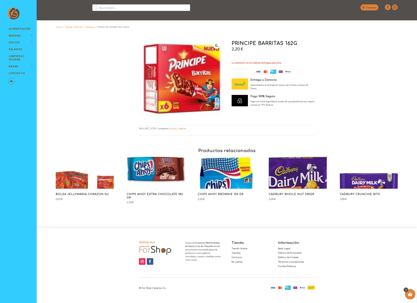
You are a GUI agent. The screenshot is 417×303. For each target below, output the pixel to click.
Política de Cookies (288, 257)
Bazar (13, 66)
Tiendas (371, 7)
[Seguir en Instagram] (142, 261)
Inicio (59, 27)
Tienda (69, 27)
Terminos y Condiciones (291, 262)
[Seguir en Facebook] (150, 261)
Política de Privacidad (290, 253)
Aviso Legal (284, 248)
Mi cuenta (237, 262)
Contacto (17, 73)
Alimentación (20, 28)
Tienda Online (239, 248)
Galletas (90, 27)
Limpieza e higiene (17, 58)
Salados (15, 49)
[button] (216, 46)
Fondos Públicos (287, 266)
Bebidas (15, 35)
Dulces (14, 42)
